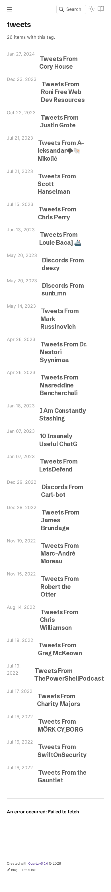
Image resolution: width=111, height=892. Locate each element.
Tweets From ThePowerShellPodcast (69, 674)
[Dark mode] (91, 8)
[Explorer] (9, 9)
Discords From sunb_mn (63, 289)
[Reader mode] (100, 8)
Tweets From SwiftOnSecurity (62, 750)
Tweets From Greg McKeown (60, 648)
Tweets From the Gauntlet (62, 776)
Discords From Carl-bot (62, 490)
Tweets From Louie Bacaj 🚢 (60, 238)
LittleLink (29, 869)
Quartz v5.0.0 (38, 863)
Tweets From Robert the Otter (59, 586)
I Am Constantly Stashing (62, 414)
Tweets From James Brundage (60, 520)
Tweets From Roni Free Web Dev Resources (63, 91)
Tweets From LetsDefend (58, 465)
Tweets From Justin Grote (59, 121)
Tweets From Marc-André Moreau (59, 553)
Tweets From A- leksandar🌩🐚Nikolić (61, 150)
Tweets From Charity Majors (58, 699)
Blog (14, 869)
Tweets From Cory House (58, 62)
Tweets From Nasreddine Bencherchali (59, 385)
